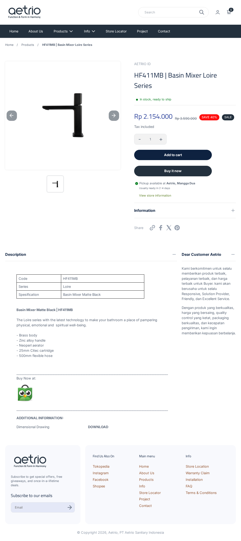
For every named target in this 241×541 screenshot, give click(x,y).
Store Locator (116, 31)
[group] (55, 184)
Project (142, 31)
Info (87, 31)
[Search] (202, 12)
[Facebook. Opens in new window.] (161, 228)
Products (61, 31)
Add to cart (173, 155)
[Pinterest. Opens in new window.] (177, 228)
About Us (35, 31)
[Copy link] (152, 228)
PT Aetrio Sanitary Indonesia (142, 532)
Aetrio (113, 532)
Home (13, 31)
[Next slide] (114, 116)
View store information (155, 195)
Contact (164, 31)
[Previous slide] (12, 116)
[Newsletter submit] (69, 507)
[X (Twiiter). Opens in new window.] (169, 228)
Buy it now (172, 171)
